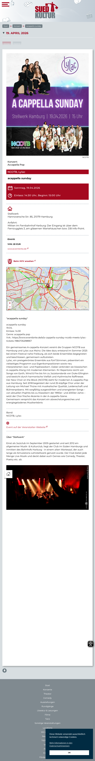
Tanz (47, 719)
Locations (47, 728)
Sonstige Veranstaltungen (47, 723)
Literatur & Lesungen (47, 710)
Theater (47, 694)
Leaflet (64, 309)
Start (6, 26)
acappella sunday (33, 26)
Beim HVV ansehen (23, 261)
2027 (17, 44)
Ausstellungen (47, 702)
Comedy (47, 698)
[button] (47, 286)
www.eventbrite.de (17, 249)
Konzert (17, 26)
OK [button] (69, 753)
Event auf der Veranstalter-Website (25, 427)
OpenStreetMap (74, 309)
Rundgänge (48, 706)
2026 (7, 44)
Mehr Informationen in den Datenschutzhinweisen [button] (60, 744)
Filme (47, 715)
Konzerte (47, 689)
